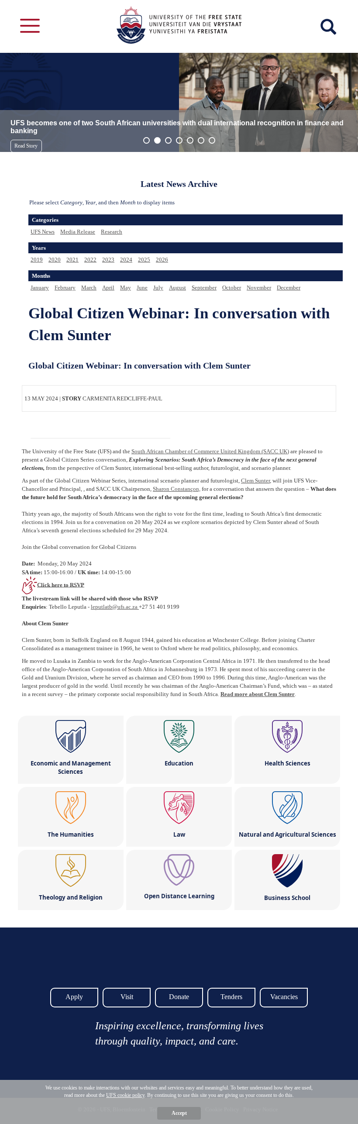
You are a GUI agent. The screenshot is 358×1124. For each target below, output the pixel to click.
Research (111, 231)
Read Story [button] (26, 146)
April (108, 287)
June (142, 287)
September (204, 287)
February (65, 287)
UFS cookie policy (125, 1095)
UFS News (43, 231)
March (88, 287)
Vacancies (284, 996)
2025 (144, 259)
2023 (108, 259)
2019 (37, 259)
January (40, 287)
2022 (90, 259)
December (288, 287)
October (231, 287)
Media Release (77, 231)
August (177, 287)
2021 (72, 259)
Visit (126, 996)
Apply (74, 996)
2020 (54, 259)
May (125, 287)
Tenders (231, 996)
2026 (162, 259)
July (158, 287)
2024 (126, 259)
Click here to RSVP (60, 584)
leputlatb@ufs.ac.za (115, 606)
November (259, 287)
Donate (179, 996)
